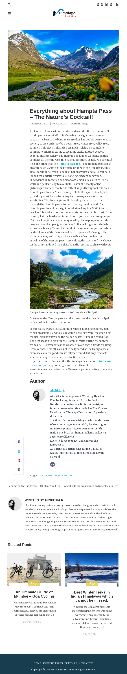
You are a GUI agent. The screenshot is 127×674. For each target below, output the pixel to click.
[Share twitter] (18, 451)
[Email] (52, 464)
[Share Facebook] (18, 442)
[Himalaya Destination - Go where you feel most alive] (64, 12)
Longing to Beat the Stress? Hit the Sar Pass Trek (34, 486)
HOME (37, 663)
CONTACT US (86, 663)
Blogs (85, 123)
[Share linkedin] (18, 470)
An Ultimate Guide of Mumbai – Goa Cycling (34, 594)
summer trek (65, 475)
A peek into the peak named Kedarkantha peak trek (91, 486)
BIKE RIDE (62, 663)
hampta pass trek (48, 475)
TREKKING (49, 663)
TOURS (73, 663)
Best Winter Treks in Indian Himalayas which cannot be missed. (92, 596)
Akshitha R (61, 123)
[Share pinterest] (18, 460)
